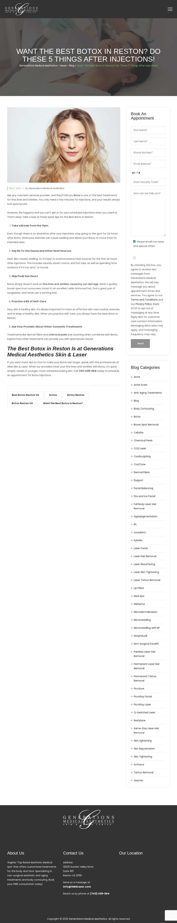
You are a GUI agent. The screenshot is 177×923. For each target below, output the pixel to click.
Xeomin (138, 780)
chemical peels (58, 334)
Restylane (140, 720)
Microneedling (142, 620)
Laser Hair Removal (145, 556)
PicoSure (139, 688)
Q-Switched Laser (144, 712)
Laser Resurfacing (144, 564)
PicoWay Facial (143, 696)
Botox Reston (75, 395)
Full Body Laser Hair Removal (145, 506)
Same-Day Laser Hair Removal (146, 730)
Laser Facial (141, 548)
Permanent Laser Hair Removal (147, 666)
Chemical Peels (143, 440)
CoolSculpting (142, 456)
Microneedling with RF (147, 628)
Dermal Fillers (142, 472)
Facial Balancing (143, 488)
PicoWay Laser (142, 704)
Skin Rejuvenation (144, 748)
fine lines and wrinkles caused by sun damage (70, 284)
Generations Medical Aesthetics (46, 188)
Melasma (139, 604)
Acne (137, 377)
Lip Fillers (139, 588)
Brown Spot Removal (146, 424)
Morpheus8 (140, 636)
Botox (77, 195)
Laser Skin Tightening (146, 572)
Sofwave (139, 764)
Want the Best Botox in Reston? (63, 403)
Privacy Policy (144, 304)
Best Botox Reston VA (25, 395)
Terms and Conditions (144, 299)
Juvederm (140, 532)
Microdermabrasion (145, 612)
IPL (135, 524)
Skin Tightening (143, 756)
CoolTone (140, 464)
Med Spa (139, 596)
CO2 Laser (140, 448)
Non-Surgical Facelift (146, 643)
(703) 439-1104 (99, 893)
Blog (136, 400)
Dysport (138, 480)
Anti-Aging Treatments (148, 392)
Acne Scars (140, 385)
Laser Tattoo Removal (147, 580)
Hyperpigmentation (145, 516)
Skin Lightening (143, 740)
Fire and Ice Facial (144, 496)
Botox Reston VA (22, 403)
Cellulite (138, 432)
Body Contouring (144, 408)
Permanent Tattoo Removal (145, 678)
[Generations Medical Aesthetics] (21, 9)
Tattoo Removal (143, 772)
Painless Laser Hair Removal (144, 654)
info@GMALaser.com (77, 886)
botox (53, 395)
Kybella (138, 540)
